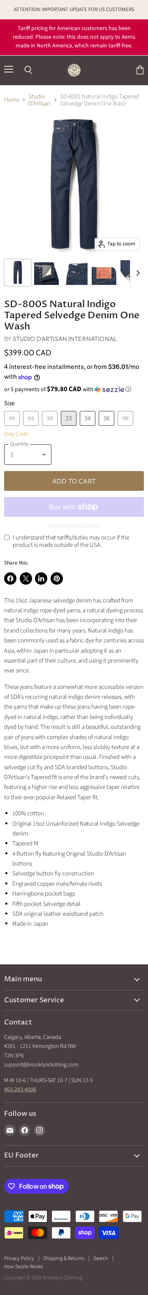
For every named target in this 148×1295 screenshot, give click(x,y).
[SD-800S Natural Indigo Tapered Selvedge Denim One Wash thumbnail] (18, 272)
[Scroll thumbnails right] (136, 273)
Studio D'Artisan (39, 100)
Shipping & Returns (63, 1258)
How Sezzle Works (23, 1266)
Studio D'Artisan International (65, 339)
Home (11, 99)
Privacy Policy (19, 1258)
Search (100, 1258)
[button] (74, 389)
